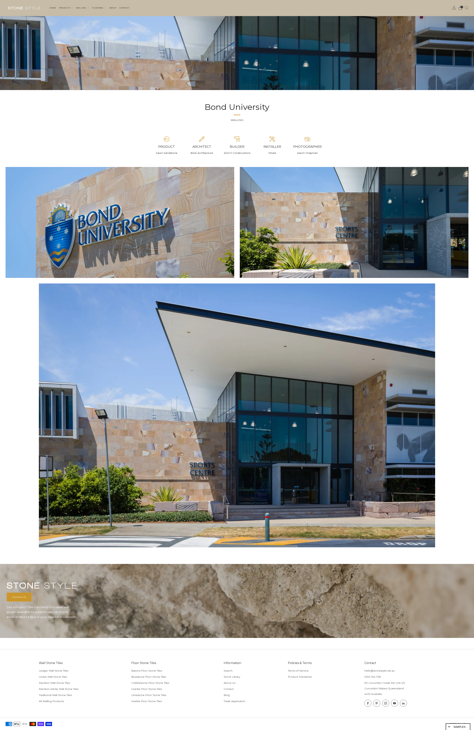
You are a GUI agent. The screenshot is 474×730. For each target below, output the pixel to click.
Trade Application (234, 701)
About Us (229, 682)
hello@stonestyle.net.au (379, 670)
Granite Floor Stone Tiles (146, 688)
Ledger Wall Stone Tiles (53, 670)
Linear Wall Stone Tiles (53, 676)
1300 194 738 (372, 676)
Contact (229, 688)
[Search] (466, 8)
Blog (227, 695)
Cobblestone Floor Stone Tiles (150, 682)
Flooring (98, 8)
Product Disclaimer (300, 676)
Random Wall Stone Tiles (54, 682)
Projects (65, 8)
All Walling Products (51, 701)
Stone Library (232, 676)
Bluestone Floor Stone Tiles (148, 676)
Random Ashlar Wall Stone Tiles (59, 688)
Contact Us (19, 597)
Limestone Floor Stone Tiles (148, 695)
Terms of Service (298, 670)
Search (228, 670)
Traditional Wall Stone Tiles (55, 695)
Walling (81, 8)
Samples (459, 726)
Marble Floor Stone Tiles (146, 701)
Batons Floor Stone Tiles (146, 670)
